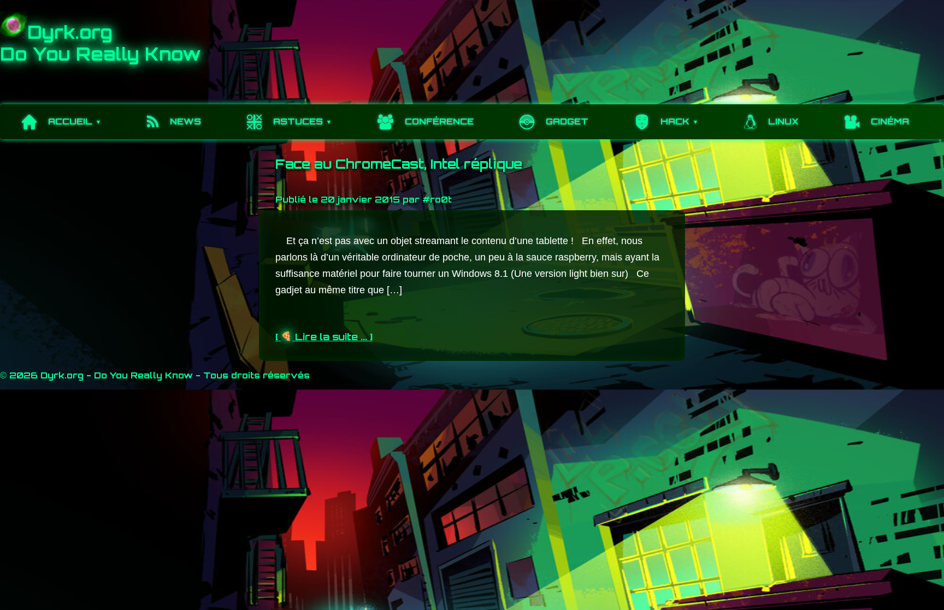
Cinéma (890, 121)
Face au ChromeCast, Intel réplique (398, 164)
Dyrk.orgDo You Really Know (100, 43)
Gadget (567, 121)
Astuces (298, 121)
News (185, 121)
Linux (783, 121)
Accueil (70, 121)
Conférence (439, 121)
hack (674, 121)
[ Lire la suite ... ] (324, 336)
